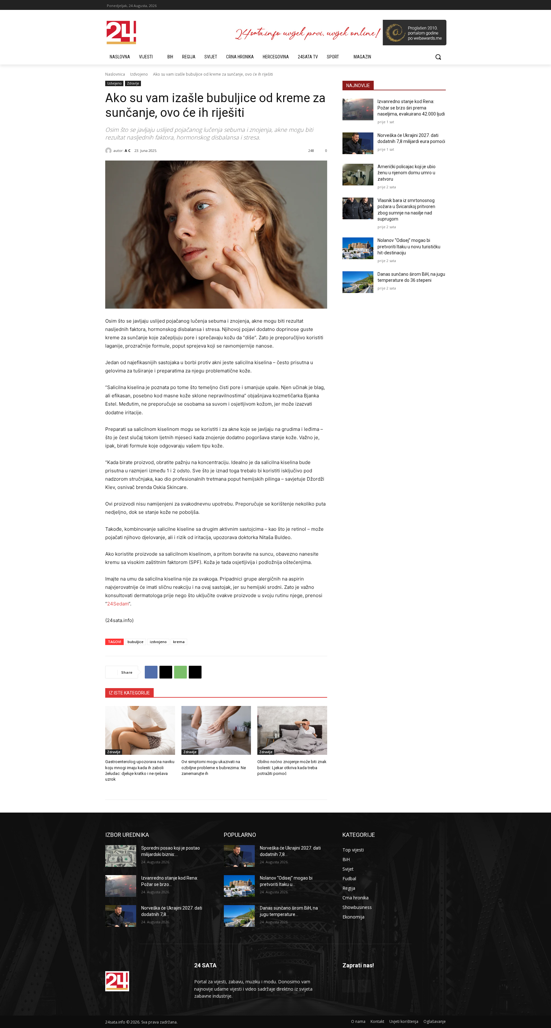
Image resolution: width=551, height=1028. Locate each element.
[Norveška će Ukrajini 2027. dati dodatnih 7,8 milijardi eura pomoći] (357, 143)
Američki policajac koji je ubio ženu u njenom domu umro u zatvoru (407, 173)
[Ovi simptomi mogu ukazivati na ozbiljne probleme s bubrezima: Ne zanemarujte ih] (216, 730)
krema (179, 641)
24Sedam (118, 604)
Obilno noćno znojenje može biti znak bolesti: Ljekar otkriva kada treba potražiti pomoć (292, 767)
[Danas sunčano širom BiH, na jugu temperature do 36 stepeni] (357, 282)
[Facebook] (151, 672)
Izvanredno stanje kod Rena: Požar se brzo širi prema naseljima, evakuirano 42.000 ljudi (411, 107)
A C (127, 150)
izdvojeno (158, 641)
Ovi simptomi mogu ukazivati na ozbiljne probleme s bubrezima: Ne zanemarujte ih (213, 767)
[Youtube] (364, 986)
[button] (438, 56)
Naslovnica (115, 74)
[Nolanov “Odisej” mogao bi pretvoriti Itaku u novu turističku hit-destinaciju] (357, 248)
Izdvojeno (139, 74)
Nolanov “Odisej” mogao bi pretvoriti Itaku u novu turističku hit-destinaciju (409, 246)
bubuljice (135, 641)
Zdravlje (133, 83)
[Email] (195, 672)
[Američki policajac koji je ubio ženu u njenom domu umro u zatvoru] (357, 174)
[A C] (109, 150)
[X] (165, 672)
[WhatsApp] (180, 672)
